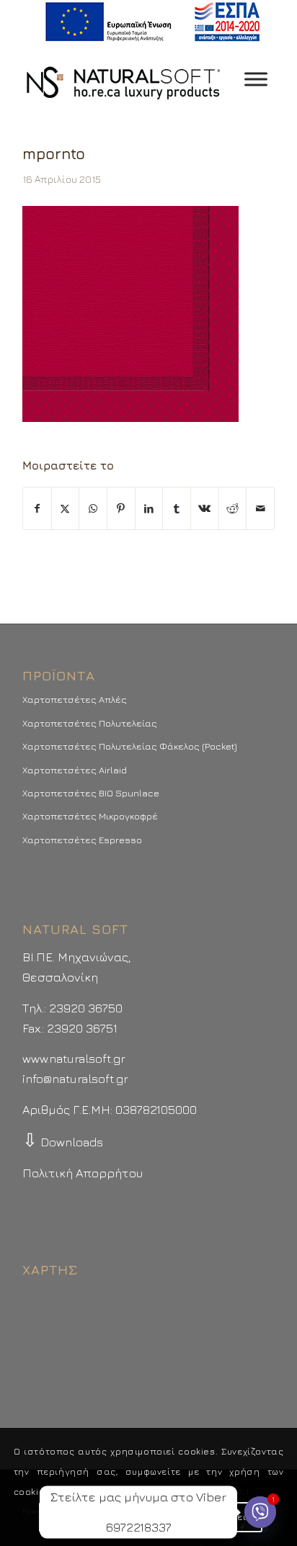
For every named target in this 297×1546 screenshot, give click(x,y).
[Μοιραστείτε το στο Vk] (204, 508)
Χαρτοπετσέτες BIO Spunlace (90, 793)
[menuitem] (152, 22)
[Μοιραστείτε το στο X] (65, 508)
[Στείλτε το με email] (260, 508)
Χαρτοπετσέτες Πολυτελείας (89, 723)
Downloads (62, 1142)
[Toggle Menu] (255, 79)
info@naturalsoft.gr (75, 1078)
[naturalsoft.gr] (123, 79)
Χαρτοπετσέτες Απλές (74, 699)
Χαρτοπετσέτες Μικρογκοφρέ (90, 816)
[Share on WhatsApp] (93, 508)
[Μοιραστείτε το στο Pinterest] (121, 508)
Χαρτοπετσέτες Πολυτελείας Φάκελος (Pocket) (129, 746)
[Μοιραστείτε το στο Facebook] (37, 508)
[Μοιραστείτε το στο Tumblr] (176, 508)
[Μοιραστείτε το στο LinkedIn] (149, 508)
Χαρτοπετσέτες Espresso (82, 839)
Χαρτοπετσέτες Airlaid (74, 770)
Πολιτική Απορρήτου (82, 1173)
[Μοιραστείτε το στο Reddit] (233, 508)
